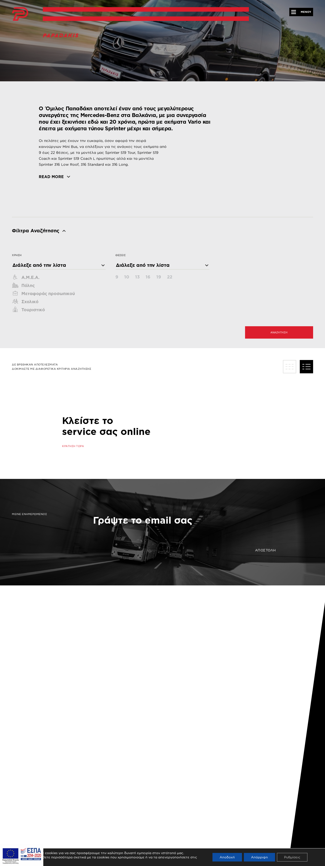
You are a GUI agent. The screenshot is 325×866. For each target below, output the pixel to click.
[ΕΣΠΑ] (21, 855)
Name (98, 528)
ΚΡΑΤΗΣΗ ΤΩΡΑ (73, 446)
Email (98, 512)
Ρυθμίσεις (292, 857)
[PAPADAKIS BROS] (20, 14)
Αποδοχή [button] (227, 857)
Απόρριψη (259, 857)
